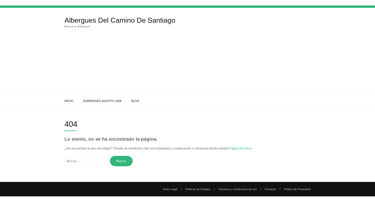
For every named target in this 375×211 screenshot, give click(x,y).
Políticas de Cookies (197, 189)
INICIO (68, 101)
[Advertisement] (187, 65)
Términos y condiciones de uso (237, 189)
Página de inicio (240, 148)
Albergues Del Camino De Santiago (119, 20)
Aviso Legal (170, 189)
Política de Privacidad (297, 189)
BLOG (135, 101)
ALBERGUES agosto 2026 (102, 101)
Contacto (270, 189)
